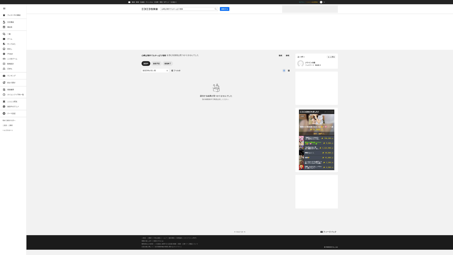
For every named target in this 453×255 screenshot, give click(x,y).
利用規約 (179, 238)
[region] (13, 129)
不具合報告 (157, 238)
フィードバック (329, 232)
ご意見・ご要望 (146, 238)
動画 (133, 2)
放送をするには (158, 241)
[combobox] (189, 9)
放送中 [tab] (145, 63)
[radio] (284, 70)
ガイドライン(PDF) (190, 238)
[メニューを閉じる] (4, 8)
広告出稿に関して (147, 247)
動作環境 (171, 238)
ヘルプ (165, 238)
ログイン (302, 2)
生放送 (142, 2)
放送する (224, 9)
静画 (137, 2)
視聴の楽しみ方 (146, 241)
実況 (161, 2)
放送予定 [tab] (156, 63)
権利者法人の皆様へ (148, 244)
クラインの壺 (310, 63)
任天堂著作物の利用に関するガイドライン (168, 246)
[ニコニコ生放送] (150, 9)
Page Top (239, 232)
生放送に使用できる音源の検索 (166, 244)
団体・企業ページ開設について (188, 244)
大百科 (156, 2)
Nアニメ (166, 2)
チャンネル (149, 2)
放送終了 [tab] (167, 63)
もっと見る (331, 57)
